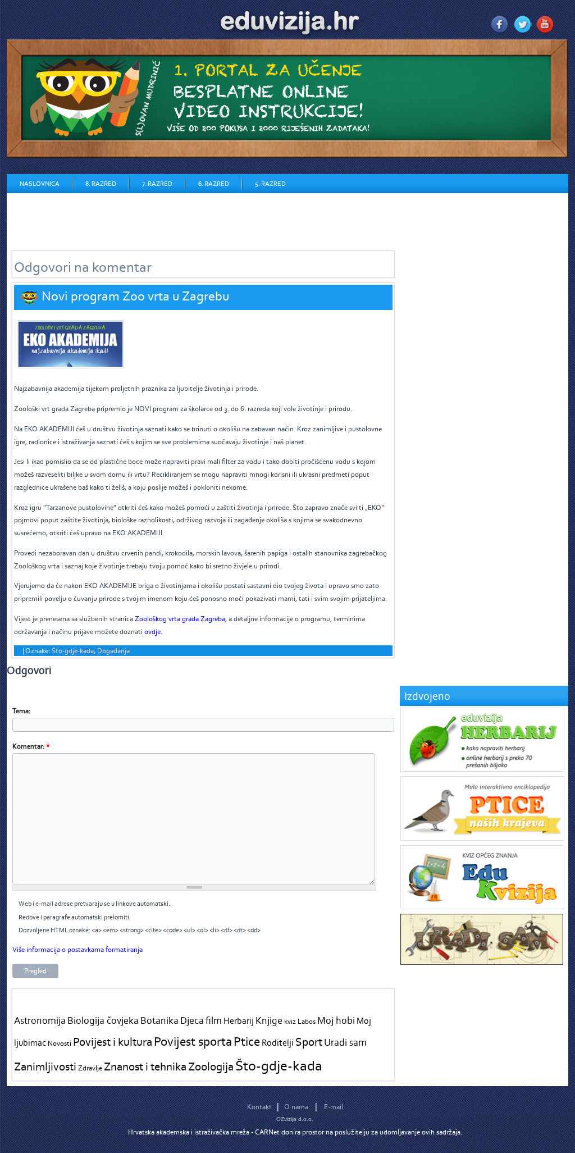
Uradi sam (345, 1042)
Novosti (59, 1043)
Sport (308, 1041)
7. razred (157, 184)
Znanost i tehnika (145, 1066)
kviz (290, 1021)
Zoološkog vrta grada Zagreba (180, 618)
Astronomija (40, 1020)
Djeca (192, 1020)
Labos (307, 1021)
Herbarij (238, 1020)
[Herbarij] (482, 769)
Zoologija (211, 1066)
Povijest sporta (193, 1041)
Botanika (159, 1020)
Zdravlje (90, 1068)
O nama (296, 1106)
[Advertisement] (211, 218)
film (214, 1020)
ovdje (152, 631)
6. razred (213, 184)
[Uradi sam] (481, 962)
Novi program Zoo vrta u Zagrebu (135, 296)
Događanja (113, 650)
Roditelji (278, 1042)
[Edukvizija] (482, 907)
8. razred (100, 184)
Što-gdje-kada (73, 650)
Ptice (247, 1041)
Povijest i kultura (112, 1041)
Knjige (268, 1020)
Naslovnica (40, 184)
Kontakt (259, 1106)
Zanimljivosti (45, 1066)
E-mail (333, 1106)
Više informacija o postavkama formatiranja (77, 949)
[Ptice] (482, 838)
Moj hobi (336, 1020)
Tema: (21, 711)
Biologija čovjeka (103, 1020)
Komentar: (31, 746)
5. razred (270, 184)
